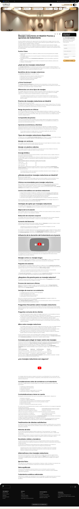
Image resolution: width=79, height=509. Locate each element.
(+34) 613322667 (61, 493)
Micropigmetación (6, 496)
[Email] (60, 34)
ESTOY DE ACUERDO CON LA (69, 57)
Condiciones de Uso (24, 496)
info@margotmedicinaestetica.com (64, 494)
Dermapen (41, 493)
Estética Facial (5, 492)
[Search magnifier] (51, 5)
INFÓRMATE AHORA (69, 60)
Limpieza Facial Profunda (44, 494)
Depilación (4, 495)
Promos (4, 498)
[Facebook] (57, 34)
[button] (74, 5)
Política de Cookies (24, 495)
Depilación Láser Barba (44, 497)
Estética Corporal (6, 494)
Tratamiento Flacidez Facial (45, 496)
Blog (19, 34)
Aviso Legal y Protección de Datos (27, 498)
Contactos (23, 494)
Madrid (44, 456)
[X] (55, 34)
